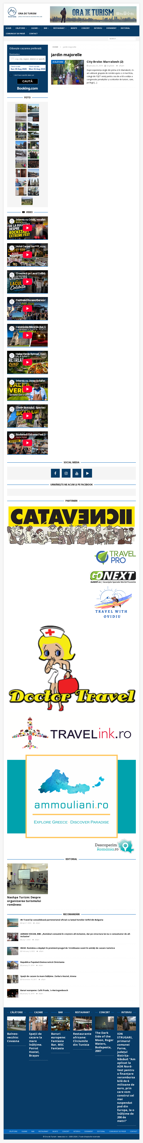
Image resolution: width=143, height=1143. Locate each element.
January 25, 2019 (96, 65)
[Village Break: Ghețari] (27, 201)
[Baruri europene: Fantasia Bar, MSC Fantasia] (60, 1023)
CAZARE (34, 28)
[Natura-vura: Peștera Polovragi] (33, 145)
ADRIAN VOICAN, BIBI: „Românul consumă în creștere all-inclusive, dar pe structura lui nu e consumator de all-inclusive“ (75, 935)
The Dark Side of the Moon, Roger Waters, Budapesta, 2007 (104, 1042)
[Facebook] (55, 473)
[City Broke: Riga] (21, 145)
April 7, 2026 (26, 923)
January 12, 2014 (28, 993)
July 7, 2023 (26, 940)
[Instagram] (66, 473)
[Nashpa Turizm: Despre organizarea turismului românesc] (27, 878)
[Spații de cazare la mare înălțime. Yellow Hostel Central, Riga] (21, 108)
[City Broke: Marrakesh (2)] (21, 126)
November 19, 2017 (29, 979)
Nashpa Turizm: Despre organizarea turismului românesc (24, 900)
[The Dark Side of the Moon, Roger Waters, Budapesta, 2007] (104, 1023)
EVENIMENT (111, 28)
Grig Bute (110, 65)
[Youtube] (76, 473)
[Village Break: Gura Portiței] (21, 117)
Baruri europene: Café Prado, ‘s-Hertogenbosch (44, 990)
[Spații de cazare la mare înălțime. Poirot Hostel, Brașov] (38, 1023)
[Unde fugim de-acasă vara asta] (21, 136)
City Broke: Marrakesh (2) (105, 62)
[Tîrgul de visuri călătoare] (33, 191)
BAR (45, 28)
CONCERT (85, 28)
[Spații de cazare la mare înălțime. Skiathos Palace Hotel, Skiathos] (33, 136)
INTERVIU (98, 28)
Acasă (8, 28)
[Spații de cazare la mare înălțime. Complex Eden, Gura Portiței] (33, 108)
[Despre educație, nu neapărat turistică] (21, 163)
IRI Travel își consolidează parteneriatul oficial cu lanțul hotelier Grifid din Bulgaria (61, 919)
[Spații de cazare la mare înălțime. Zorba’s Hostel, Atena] (12, 979)
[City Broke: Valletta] (33, 173)
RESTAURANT (59, 28)
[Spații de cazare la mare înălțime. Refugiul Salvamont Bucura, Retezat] (33, 126)
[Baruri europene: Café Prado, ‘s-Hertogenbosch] (12, 993)
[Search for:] (122, 38)
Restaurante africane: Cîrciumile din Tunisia (82, 1039)
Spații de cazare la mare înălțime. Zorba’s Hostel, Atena (48, 976)
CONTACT (33, 33)
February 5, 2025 (28, 951)
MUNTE (74, 28)
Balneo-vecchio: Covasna (13, 1037)
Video (29, 212)
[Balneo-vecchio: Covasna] (16, 1023)
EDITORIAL (125, 28)
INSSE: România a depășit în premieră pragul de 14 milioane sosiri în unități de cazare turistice (67, 948)
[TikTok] (87, 473)
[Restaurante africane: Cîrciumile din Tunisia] (82, 1023)
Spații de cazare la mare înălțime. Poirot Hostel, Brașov (35, 1044)
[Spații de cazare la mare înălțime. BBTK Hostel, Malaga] (21, 191)
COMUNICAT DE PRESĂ (15, 33)
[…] (95, 82)
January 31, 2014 (28, 965)
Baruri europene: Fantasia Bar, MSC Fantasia (58, 1041)
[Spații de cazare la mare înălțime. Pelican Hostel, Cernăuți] (21, 173)
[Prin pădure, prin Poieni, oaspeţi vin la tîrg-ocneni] (21, 154)
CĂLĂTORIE (20, 28)
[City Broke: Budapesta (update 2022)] (33, 182)
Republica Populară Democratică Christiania (42, 962)
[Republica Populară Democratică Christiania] (12, 965)
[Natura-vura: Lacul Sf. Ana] (33, 117)
